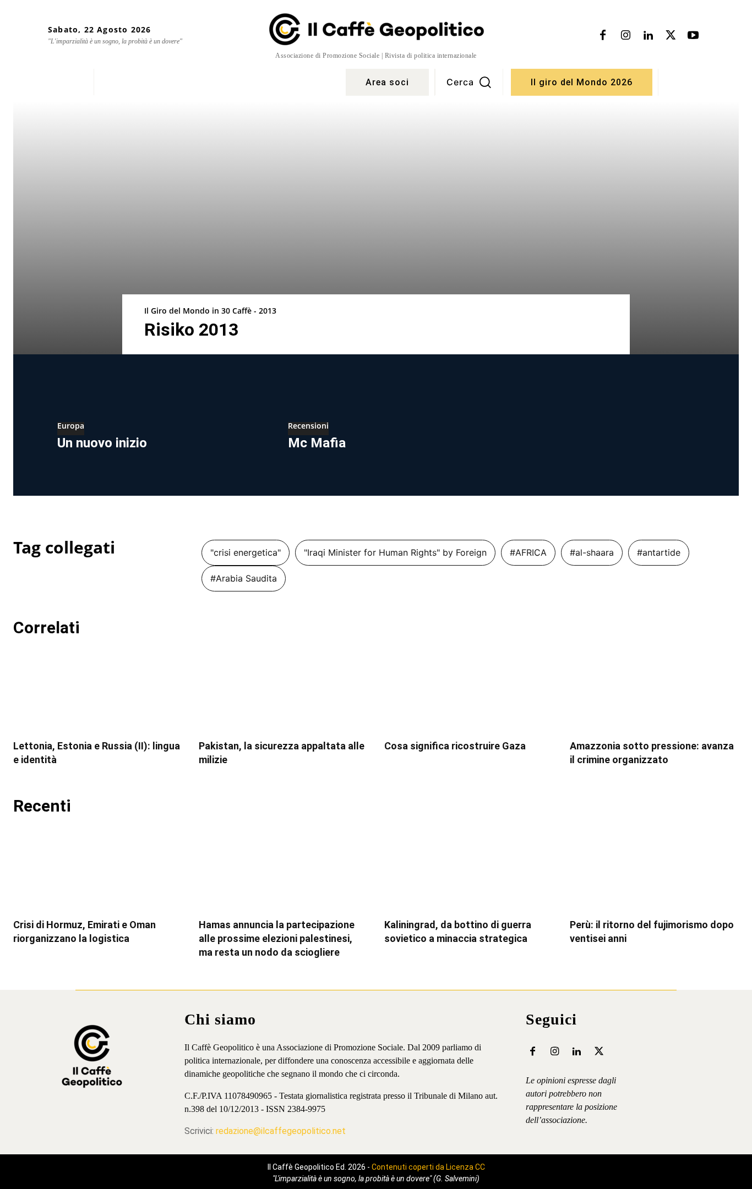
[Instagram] (625, 36)
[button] (469, 82)
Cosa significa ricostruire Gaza (455, 746)
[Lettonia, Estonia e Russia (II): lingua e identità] (97, 690)
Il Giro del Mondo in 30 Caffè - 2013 (210, 310)
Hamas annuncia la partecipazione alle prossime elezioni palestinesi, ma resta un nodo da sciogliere (277, 938)
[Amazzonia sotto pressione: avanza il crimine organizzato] (654, 690)
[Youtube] (693, 36)
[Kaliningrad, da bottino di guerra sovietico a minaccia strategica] (468, 868)
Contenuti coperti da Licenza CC (428, 1167)
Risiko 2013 (191, 329)
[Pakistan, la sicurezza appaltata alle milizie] (283, 690)
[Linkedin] (648, 36)
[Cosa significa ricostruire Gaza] (468, 690)
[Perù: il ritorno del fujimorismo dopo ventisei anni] (654, 868)
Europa (70, 426)
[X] (671, 36)
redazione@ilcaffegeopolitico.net (281, 1131)
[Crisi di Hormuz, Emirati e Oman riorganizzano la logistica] (97, 868)
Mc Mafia (317, 443)
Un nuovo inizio (102, 443)
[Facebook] (603, 36)
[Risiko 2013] (376, 227)
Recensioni (308, 426)
